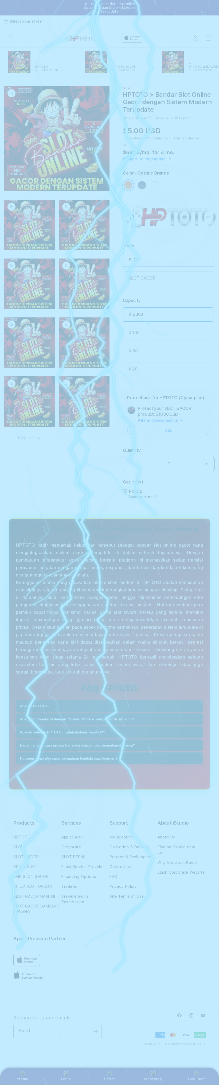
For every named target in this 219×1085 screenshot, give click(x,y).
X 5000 (136, 314)
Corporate (71, 847)
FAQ (114, 876)
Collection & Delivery (130, 847)
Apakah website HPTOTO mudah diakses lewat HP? (62, 732)
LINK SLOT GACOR (31, 876)
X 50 (133, 350)
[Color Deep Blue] (142, 185)
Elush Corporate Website (181, 872)
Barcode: (162, 118)
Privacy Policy (123, 886)
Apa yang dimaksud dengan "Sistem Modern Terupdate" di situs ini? (77, 719)
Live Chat (196, 1079)
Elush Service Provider (82, 867)
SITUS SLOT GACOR (32, 886)
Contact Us (120, 867)
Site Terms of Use (127, 896)
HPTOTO (22, 837)
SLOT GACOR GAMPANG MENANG (36, 909)
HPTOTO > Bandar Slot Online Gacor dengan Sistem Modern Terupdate (109, 7)
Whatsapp (153, 1079)
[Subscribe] (95, 1031)
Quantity (131, 450)
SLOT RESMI (73, 857)
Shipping (155, 138)
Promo (22, 1079)
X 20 (133, 369)
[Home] (82, 38)
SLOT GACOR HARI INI (34, 896)
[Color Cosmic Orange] (128, 185)
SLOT (134, 259)
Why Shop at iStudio (177, 862)
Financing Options (78, 876)
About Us (166, 837)
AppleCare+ (72, 837)
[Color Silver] (155, 185)
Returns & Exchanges (130, 857)
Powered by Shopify (189, 1044)
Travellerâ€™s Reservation (75, 899)
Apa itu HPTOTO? (34, 706)
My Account (121, 837)
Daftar (109, 1079)
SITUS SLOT (25, 867)
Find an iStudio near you (176, 850)
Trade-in (69, 886)
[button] (10, 37)
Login (66, 1079)
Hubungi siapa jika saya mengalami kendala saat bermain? (69, 758)
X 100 (133, 332)
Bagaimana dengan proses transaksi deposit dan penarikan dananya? (77, 745)
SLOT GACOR (141, 278)
